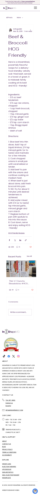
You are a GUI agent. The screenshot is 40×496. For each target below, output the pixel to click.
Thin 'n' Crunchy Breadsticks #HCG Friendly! (18, 282)
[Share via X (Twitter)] (15, 240)
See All (29, 256)
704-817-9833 (10, 400)
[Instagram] (18, 356)
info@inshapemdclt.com (14, 410)
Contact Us (6, 444)
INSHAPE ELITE (6, 478)
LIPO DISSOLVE (6, 469)
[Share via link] (26, 240)
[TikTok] (4, 356)
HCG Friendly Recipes (16, 233)
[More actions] (30, 30)
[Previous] (1, 2)
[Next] (38, 2)
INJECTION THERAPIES (9, 467)
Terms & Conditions (9, 452)
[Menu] (35, 8)
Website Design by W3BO (10, 490)
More (19, 18)
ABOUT (4, 441)
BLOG (4, 447)
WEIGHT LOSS (6, 464)
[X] (13, 356)
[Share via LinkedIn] (20, 240)
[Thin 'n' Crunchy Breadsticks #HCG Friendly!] (21, 268)
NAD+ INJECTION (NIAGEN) (10, 475)
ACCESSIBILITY (7, 455)
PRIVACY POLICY (7, 449)
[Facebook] (8, 356)
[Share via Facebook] (9, 240)
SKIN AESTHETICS (7, 472)
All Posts (9, 18)
